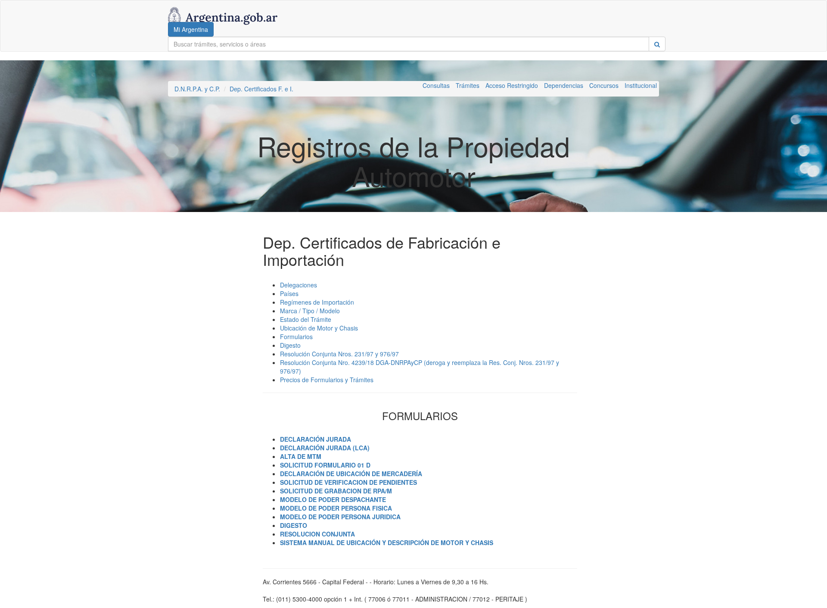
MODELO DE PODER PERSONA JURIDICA (340, 516)
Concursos (604, 85)
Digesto (290, 345)
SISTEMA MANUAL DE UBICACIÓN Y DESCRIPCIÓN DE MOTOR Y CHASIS (386, 542)
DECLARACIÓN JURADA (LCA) (325, 447)
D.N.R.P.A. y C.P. (197, 88)
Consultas (436, 85)
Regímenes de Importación (317, 302)
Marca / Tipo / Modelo (310, 310)
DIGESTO (293, 525)
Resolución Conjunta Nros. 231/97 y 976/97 (339, 353)
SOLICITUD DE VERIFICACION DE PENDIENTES (348, 482)
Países (289, 293)
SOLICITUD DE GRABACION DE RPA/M (336, 490)
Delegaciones (298, 285)
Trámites (467, 85)
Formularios (296, 336)
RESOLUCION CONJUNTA (317, 534)
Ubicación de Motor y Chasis (319, 328)
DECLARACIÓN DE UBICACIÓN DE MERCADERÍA (351, 473)
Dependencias (563, 85)
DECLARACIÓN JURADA (315, 439)
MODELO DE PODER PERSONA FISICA (336, 508)
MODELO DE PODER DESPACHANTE (333, 499)
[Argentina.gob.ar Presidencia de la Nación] (223, 11)
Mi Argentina (191, 29)
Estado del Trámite (305, 319)
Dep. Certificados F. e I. (261, 88)
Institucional (641, 85)
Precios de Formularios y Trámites (326, 379)
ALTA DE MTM (300, 456)
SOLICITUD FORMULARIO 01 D (325, 465)
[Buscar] (657, 44)
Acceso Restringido (511, 85)
